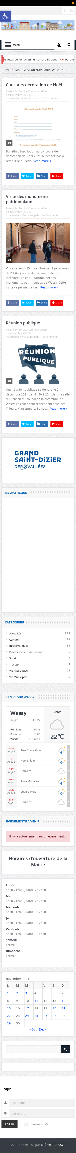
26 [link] (45, 1015)
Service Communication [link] (33, 91)
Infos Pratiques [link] (31, 98)
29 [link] (9, 1023)
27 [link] (54, 1015)
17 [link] (27, 1008)
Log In (9, 1124)
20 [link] (54, 1008)
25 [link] (36, 1015)
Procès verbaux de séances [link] (26, 652)
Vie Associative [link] (18, 671)
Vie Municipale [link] (30, 215)
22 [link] (9, 1015)
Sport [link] (12, 658)
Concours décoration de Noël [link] (34, 85)
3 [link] (26, 993)
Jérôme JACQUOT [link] (53, 1145)
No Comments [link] (50, 98)
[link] (5, 16)
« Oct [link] (33, 1029)
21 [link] (63, 1008)
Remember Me (39, 1124)
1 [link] (8, 993)
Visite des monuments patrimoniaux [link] (27, 199)
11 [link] (36, 1000)
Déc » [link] (43, 1029)
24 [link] (27, 1015)
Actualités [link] (15, 98)
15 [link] (9, 1008)
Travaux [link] (14, 664)
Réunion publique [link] (23, 323)
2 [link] (17, 993)
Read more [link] (41, 161)
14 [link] (63, 1000)
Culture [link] (14, 639)
